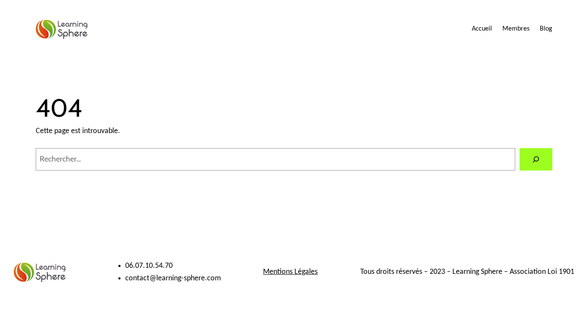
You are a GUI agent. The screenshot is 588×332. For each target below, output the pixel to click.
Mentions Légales (290, 272)
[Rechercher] (536, 159)
